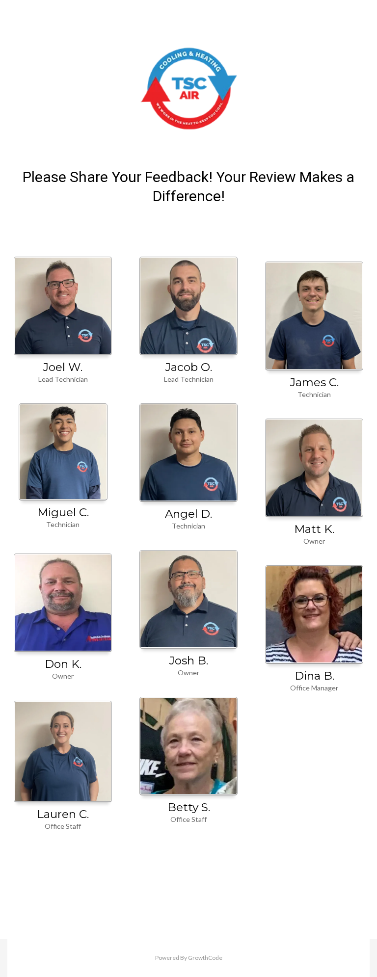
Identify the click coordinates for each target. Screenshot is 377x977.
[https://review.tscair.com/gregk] (314, 316)
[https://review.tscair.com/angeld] (188, 452)
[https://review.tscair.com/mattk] (314, 468)
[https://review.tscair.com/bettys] (188, 746)
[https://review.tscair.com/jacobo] (188, 306)
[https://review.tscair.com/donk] (62, 603)
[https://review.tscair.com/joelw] (62, 306)
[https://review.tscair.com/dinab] (314, 614)
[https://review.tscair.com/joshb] (188, 599)
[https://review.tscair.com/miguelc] (62, 452)
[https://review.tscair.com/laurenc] (62, 752)
